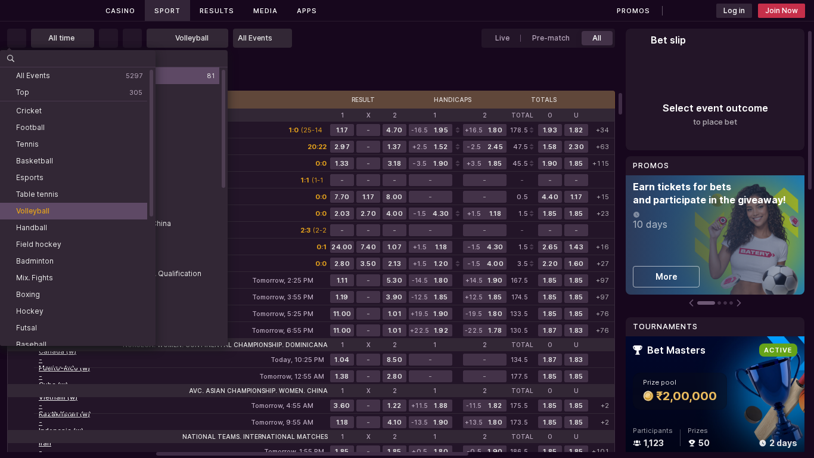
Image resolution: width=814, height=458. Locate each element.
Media (265, 11)
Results (217, 11)
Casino (120, 11)
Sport (167, 11)
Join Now (781, 10)
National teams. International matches (255, 436)
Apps (307, 11)
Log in (734, 10)
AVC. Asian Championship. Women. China (258, 390)
